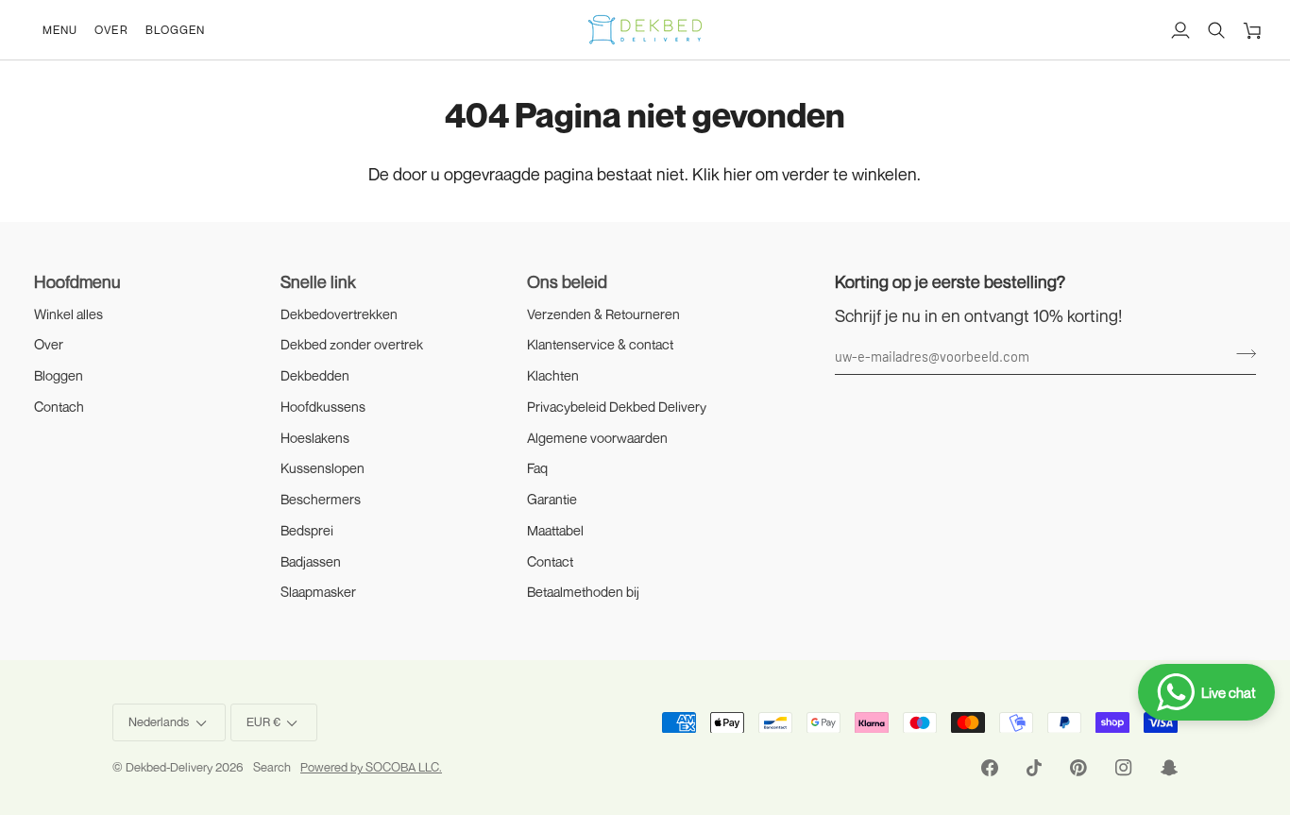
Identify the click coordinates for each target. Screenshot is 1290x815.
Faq (537, 468)
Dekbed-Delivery (170, 766)
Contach (59, 407)
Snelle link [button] (318, 281)
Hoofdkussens (322, 407)
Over (48, 344)
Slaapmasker (318, 592)
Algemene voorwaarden (597, 438)
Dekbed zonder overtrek (351, 344)
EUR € (263, 721)
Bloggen (58, 375)
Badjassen (310, 561)
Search (272, 766)
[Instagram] (1123, 767)
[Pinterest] (1078, 767)
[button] (60, 29)
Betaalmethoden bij (583, 592)
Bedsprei (306, 530)
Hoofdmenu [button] (77, 281)
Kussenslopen (322, 468)
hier (737, 173)
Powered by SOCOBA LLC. (371, 766)
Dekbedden (314, 375)
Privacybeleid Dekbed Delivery (616, 407)
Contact (550, 561)
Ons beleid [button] (567, 281)
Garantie (552, 499)
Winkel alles (68, 314)
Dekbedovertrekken (339, 314)
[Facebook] (989, 767)
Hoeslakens (314, 438)
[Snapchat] (1169, 767)
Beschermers (320, 499)
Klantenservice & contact (600, 344)
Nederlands (158, 721)
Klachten (553, 375)
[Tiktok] (1034, 767)
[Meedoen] (1240, 353)
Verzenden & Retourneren (603, 314)
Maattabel (555, 530)
